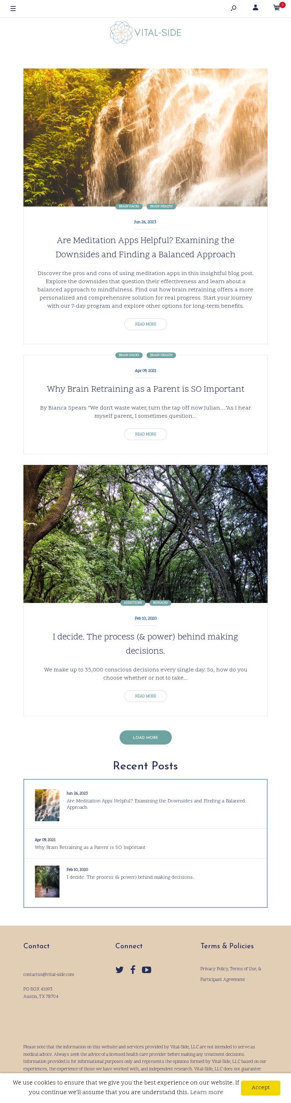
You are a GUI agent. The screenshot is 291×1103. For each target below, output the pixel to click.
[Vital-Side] (145, 34)
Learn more (206, 1092)
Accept (261, 1088)
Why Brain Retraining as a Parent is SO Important (146, 390)
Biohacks (160, 603)
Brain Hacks (129, 206)
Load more (145, 738)
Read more (145, 324)
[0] (276, 9)
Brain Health (161, 206)
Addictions (133, 603)
